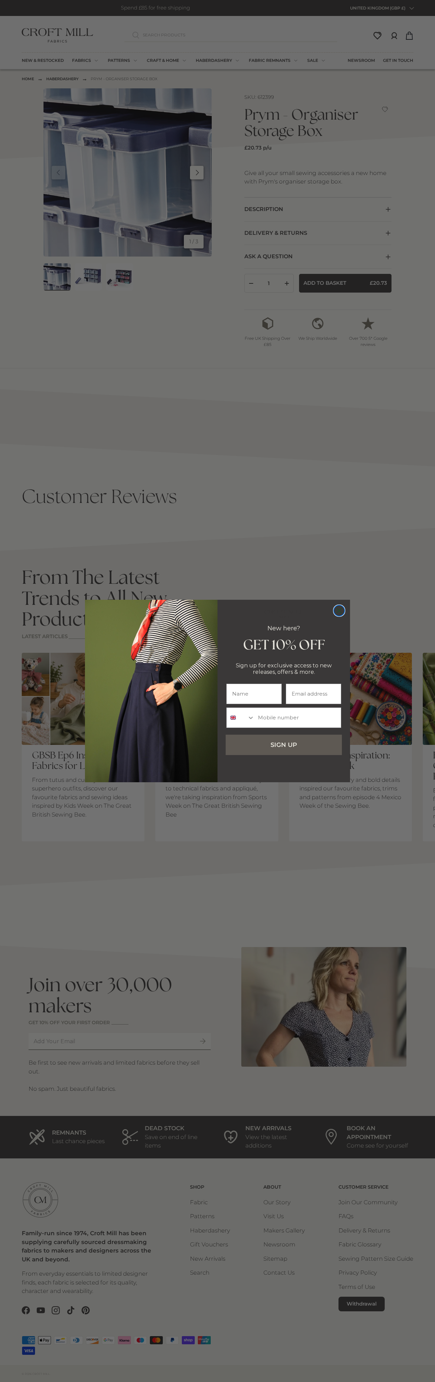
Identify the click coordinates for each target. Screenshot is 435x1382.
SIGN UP (284, 745)
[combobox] (241, 718)
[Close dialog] (339, 610)
